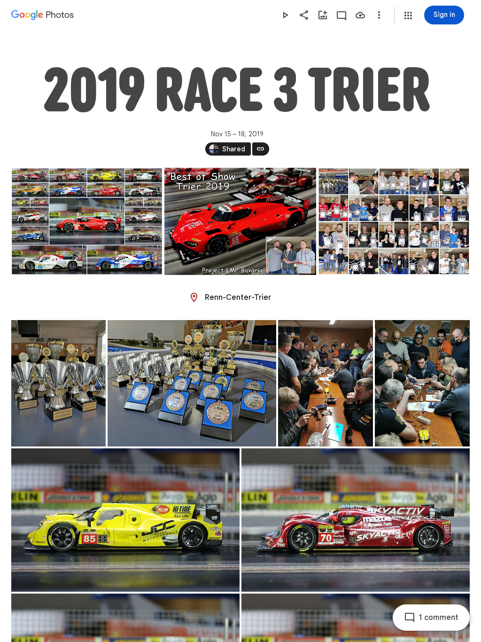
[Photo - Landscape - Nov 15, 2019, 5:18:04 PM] (192, 383)
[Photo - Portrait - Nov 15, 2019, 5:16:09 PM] (58, 383)
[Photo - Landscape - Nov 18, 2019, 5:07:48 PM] (394, 221)
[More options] (379, 15)
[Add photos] (322, 15)
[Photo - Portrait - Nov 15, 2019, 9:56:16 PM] (325, 383)
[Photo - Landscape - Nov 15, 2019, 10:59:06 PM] (125, 520)
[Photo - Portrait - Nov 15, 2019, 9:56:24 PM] (422, 383)
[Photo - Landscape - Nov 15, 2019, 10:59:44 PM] (355, 520)
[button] (408, 15)
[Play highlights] (285, 15)
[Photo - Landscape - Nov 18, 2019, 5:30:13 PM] (240, 221)
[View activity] (341, 15)
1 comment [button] (438, 617)
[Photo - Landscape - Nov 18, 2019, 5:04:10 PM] (87, 221)
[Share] (304, 15)
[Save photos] (360, 15)
